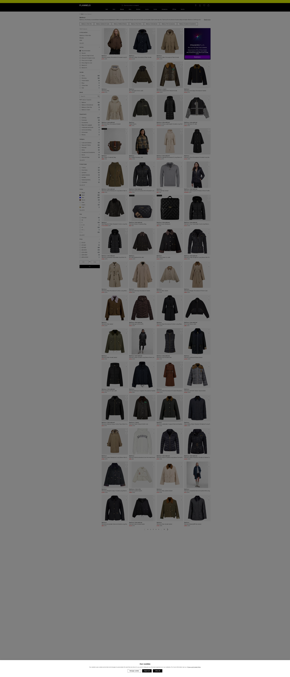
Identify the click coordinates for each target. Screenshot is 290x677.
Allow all (157, 671)
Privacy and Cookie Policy (194, 667)
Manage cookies (134, 671)
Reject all (147, 671)
